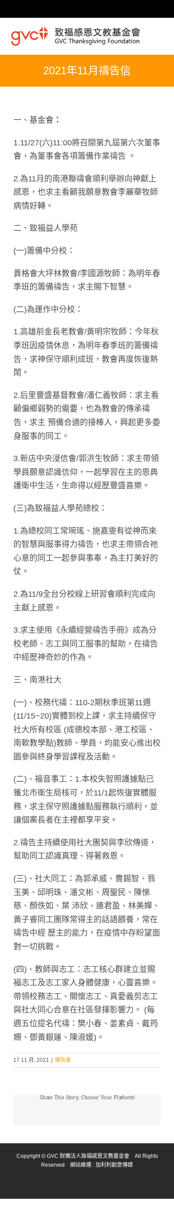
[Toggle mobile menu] (159, 32)
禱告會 (63, 1060)
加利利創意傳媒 (114, 1165)
